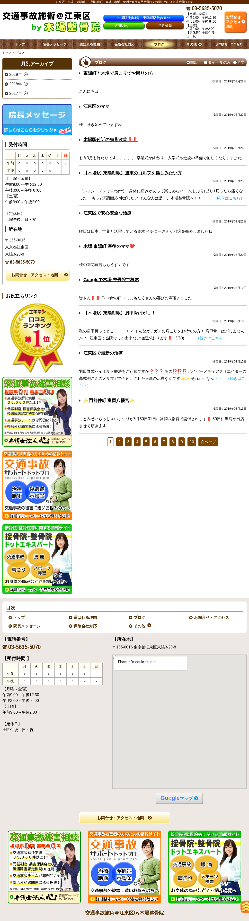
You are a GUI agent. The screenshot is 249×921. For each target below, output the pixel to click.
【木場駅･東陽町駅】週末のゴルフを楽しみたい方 (132, 172)
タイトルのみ (219, 62)
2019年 (15, 74)
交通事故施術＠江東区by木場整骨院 (124, 912)
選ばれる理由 (85, 617)
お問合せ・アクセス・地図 (34, 275)
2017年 (15, 93)
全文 (241, 62)
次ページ (208, 442)
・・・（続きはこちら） (223, 198)
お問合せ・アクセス (212, 617)
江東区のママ (96, 106)
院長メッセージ (27, 626)
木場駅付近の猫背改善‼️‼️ (110, 139)
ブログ (139, 617)
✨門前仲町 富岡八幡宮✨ (109, 400)
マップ (176, 798)
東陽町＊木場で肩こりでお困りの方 (118, 73)
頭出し (196, 62)
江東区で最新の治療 (103, 353)
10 (192, 442)
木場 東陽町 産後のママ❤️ (109, 246)
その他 (139, 626)
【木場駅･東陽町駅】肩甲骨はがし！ (119, 312)
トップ (20, 44)
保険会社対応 (85, 626)
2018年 (15, 84)
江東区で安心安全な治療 (107, 213)
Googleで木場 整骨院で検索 (111, 279)
